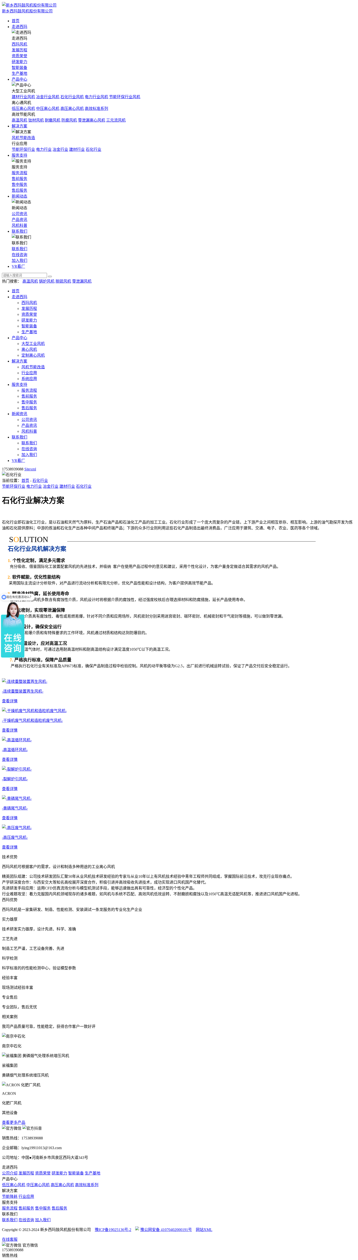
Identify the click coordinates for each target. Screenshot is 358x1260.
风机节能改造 (23, 138)
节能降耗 (10, 1196)
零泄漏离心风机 (91, 120)
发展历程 (19, 50)
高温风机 (19, 120)
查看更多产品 (13, 1122)
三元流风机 (116, 120)
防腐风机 (69, 120)
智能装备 (19, 68)
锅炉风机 (47, 281)
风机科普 (19, 225)
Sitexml (30, 469)
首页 (15, 21)
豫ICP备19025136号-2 (113, 1230)
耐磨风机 (52, 120)
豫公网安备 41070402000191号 (166, 1230)
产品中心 (19, 79)
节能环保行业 (23, 149)
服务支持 (19, 155)
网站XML (204, 1230)
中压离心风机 (47, 108)
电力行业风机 (96, 97)
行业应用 (29, 373)
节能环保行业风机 (124, 97)
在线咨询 (19, 255)
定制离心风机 (33, 355)
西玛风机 (19, 44)
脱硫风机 (63, 281)
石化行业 (93, 149)
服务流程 (19, 173)
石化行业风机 (72, 97)
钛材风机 (36, 120)
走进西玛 (19, 27)
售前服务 (19, 179)
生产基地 (19, 73)
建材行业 (77, 149)
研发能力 (19, 62)
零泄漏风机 (82, 281)
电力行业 (44, 149)
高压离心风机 (72, 108)
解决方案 (19, 126)
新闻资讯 (19, 414)
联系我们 (19, 231)
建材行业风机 (23, 97)
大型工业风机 (33, 344)
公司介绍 (10, 1173)
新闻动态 (19, 196)
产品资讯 (19, 220)
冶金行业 (60, 149)
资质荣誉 (19, 56)
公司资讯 (19, 214)
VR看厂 (18, 266)
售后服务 (19, 190)
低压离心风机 (23, 108)
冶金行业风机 (47, 97)
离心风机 (29, 349)
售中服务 (19, 184)
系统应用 (29, 379)
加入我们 (19, 260)
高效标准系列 (96, 108)
